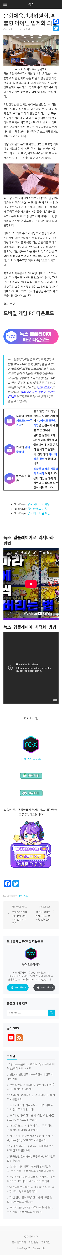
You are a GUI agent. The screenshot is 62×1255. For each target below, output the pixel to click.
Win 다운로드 (21, 988)
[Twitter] (56, 28)
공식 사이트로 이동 (38, 504)
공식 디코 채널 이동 (38, 513)
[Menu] (5, 4)
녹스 (31, 4)
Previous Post (19, 914)
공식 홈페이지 (19, 1242)
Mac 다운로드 (47, 988)
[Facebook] (56, 21)
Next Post (42, 913)
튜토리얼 (45, 1242)
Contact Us (39, 1248)
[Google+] (56, 32)
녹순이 (26, 29)
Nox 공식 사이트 (31, 758)
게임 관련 (33, 1242)
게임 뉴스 (23, 896)
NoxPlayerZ (23, 1248)
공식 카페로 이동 (37, 508)
